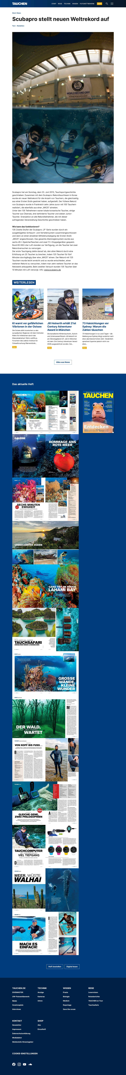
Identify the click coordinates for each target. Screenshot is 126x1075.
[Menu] (112, 3)
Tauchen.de (18, 988)
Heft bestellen (54, 966)
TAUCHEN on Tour (95, 1001)
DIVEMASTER (17, 992)
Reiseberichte (94, 997)
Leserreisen (93, 992)
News (19, 13)
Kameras (41, 997)
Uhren (40, 1001)
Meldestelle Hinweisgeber (22, 1042)
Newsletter (16, 1025)
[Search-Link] (106, 3)
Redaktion (20, 26)
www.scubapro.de (52, 270)
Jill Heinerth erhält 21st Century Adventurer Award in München (61, 326)
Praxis (65, 992)
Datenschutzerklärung (21, 1033)
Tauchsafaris (93, 1005)
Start (54, 4)
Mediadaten (17, 1038)
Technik (67, 4)
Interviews (16, 1009)
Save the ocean (69, 1009)
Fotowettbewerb (87, 4)
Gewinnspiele (17, 1005)
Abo (39, 1025)
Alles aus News (63, 362)
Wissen (75, 4)
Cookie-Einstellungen (25, 1053)
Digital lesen (72, 966)
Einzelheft (42, 1029)
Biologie (66, 997)
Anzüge (41, 992)
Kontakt (17, 1021)
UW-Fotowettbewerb (20, 997)
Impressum (16, 1029)
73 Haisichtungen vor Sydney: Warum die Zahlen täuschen (95, 326)
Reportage (67, 1005)
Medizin (66, 1001)
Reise (60, 4)
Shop (99, 4)
